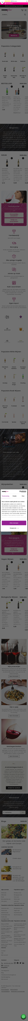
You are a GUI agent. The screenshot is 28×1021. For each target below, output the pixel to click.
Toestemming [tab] (5, 496)
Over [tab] (23, 496)
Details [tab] (14, 496)
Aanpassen (13, 528)
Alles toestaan (14, 523)
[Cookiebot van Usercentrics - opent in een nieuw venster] (19, 492)
